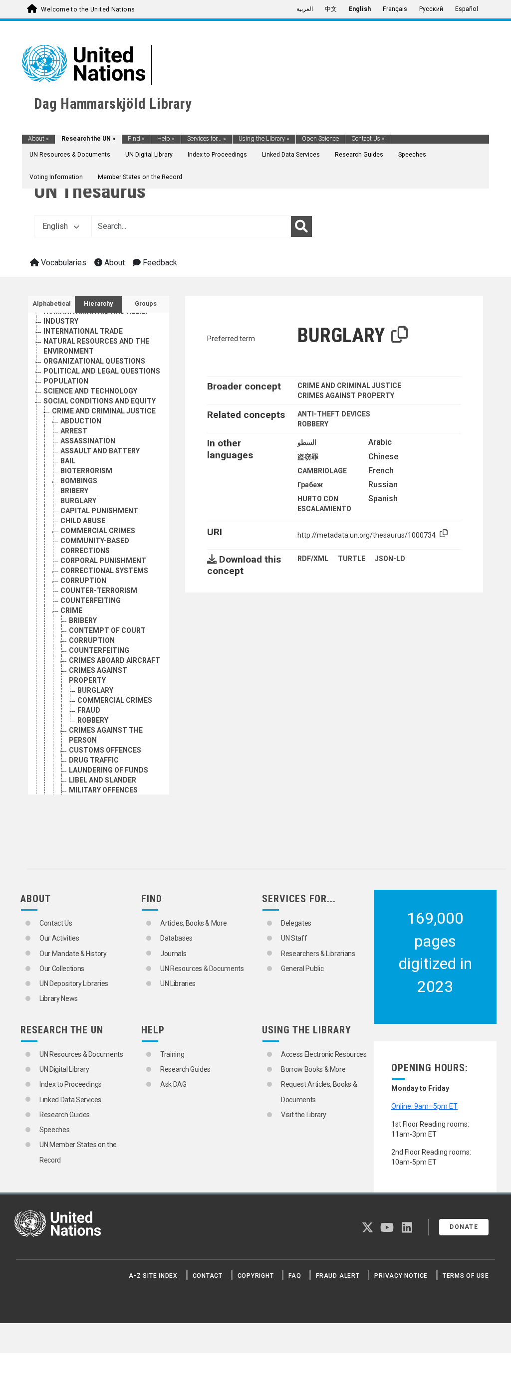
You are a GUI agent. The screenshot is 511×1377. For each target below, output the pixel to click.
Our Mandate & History (73, 954)
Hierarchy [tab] (98, 303)
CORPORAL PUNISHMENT (103, 561)
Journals (173, 954)
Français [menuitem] (395, 8)
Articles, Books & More (193, 923)
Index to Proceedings (217, 154)
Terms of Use (466, 1275)
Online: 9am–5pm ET (424, 1106)
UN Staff (294, 938)
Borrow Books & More (313, 1069)
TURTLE (351, 559)
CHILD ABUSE (82, 521)
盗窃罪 (307, 457)
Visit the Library (303, 1115)
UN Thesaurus (90, 191)
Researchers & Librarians (318, 954)
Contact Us (368, 138)
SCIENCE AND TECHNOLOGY (90, 391)
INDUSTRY (60, 321)
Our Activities (59, 938)
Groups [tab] (146, 303)
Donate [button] (464, 1226)
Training (172, 1054)
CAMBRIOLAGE (322, 471)
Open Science (320, 138)
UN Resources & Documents (69, 154)
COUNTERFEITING (90, 600)
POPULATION (65, 381)
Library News (58, 998)
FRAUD (88, 710)
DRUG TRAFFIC (94, 760)
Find (136, 138)
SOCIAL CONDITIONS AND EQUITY (99, 401)
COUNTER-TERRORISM (98, 590)
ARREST (73, 431)
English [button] (56, 226)
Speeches (412, 154)
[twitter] (367, 1229)
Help (166, 138)
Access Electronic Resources (324, 1054)
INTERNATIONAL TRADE (83, 331)
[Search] (301, 226)
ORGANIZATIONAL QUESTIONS (94, 361)
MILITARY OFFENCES (103, 790)
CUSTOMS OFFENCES (105, 750)
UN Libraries (178, 983)
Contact (208, 1275)
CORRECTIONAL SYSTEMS (104, 571)
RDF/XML (312, 559)
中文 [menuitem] (331, 8)
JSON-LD (390, 559)
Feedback (159, 262)
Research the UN (88, 138)
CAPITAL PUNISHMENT (99, 511)
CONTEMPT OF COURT (107, 630)
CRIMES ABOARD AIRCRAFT (114, 660)
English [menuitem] (360, 8)
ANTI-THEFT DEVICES (333, 414)
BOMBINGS (78, 481)
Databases (176, 938)
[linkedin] (407, 1229)
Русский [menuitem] (431, 8)
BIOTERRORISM (86, 471)
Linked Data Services (291, 154)
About (38, 138)
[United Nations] (83, 63)
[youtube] (387, 1229)
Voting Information (56, 177)
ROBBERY (92, 720)
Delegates (296, 923)
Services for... (206, 138)
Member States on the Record (140, 177)
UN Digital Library (149, 154)
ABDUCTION (80, 421)
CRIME (71, 610)
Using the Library (264, 138)
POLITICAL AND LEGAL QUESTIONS (101, 371)
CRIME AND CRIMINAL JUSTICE (104, 411)
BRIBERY (74, 491)
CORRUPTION (83, 581)
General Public (302, 969)
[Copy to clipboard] (400, 335)
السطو (306, 442)
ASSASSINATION (87, 441)
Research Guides (359, 154)
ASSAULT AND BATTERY (100, 451)
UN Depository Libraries (73, 983)
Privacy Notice (401, 1275)
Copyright (256, 1275)
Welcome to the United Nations (88, 9)
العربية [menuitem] (304, 8)
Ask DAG (173, 1084)
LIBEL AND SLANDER (102, 780)
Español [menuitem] (466, 8)
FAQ (294, 1275)
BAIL (67, 461)
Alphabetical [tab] (51, 303)
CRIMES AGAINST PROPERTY (345, 395)
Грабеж (310, 485)
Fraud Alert (337, 1275)
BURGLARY (78, 501)
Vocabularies (62, 262)
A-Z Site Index (153, 1275)
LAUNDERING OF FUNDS (108, 770)
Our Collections (61, 969)
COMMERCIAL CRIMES (97, 531)
